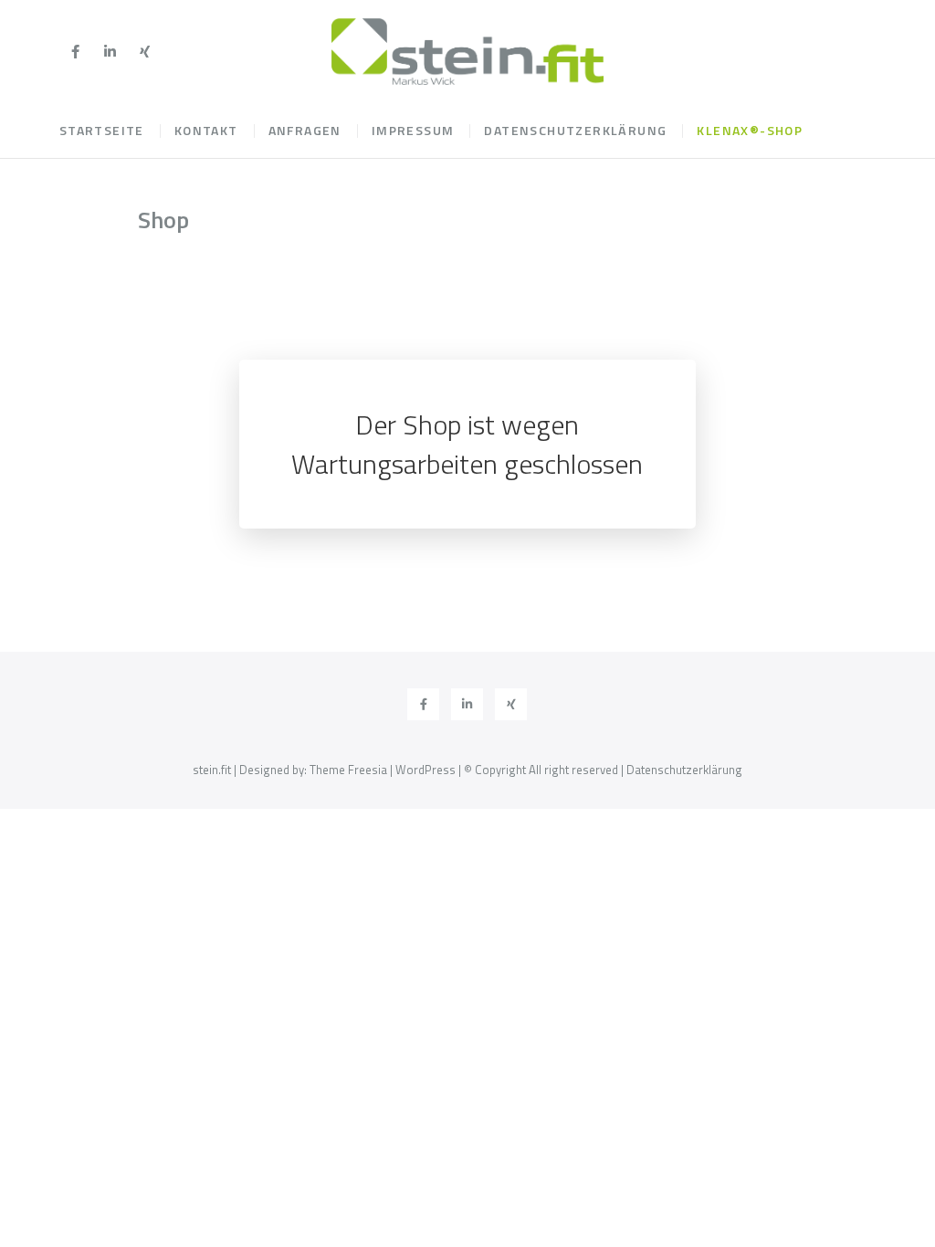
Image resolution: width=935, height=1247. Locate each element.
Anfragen (304, 130)
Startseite (101, 130)
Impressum (413, 130)
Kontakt (206, 130)
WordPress (425, 769)
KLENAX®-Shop (750, 130)
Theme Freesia (348, 769)
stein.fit (212, 769)
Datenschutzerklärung (575, 130)
